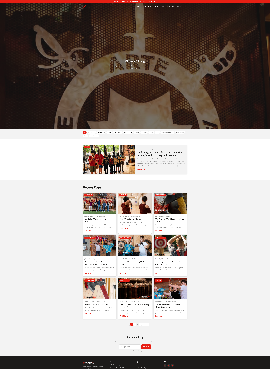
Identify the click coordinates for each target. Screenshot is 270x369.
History (109, 132)
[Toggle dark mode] (185, 6)
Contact (179, 6)
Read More (140, 169)
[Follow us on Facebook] (168, 365)
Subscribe (146, 346)
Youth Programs (94, 135)
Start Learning (142, 368)
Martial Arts (91, 132)
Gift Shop (172, 6)
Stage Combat (128, 132)
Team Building (180, 132)
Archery (137, 132)
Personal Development (167, 132)
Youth (155, 6)
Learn (137, 6)
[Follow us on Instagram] (165, 365)
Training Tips (101, 132)
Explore (163, 6)
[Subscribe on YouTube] (172, 365)
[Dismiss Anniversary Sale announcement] (186, 1)
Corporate (144, 132)
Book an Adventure (143, 365)
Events (151, 132)
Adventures (146, 6)
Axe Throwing (118, 132)
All (84, 132)
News (157, 132)
